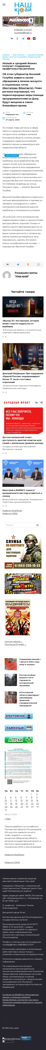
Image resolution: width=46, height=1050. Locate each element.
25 (11, 807)
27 (22, 807)
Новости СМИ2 (10, 513)
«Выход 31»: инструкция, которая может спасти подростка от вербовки (20, 323)
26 (16, 807)
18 (11, 803)
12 (16, 800)
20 (22, 803)
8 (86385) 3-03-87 (23, 30)
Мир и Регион (11, 155)
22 (32, 803)
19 (16, 803)
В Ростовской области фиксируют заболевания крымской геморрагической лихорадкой (29, 699)
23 (37, 803)
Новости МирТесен (12, 510)
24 (6, 807)
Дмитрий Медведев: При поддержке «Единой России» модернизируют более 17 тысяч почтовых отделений (22, 377)
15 (32, 800)
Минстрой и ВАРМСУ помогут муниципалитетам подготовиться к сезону (22, 493)
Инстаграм (10, 88)
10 (6, 800)
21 (27, 803)
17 (6, 803)
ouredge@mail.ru (23, 33)
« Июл (8, 819)
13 (22, 800)
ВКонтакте (25, 88)
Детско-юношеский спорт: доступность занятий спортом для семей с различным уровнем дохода (22, 440)
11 (11, 800)
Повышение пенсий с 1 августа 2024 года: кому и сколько (30, 662)
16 (37, 800)
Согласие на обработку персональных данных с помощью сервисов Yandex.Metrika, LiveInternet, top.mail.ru (20, 997)
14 (27, 800)
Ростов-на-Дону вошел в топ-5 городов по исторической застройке (27, 680)
